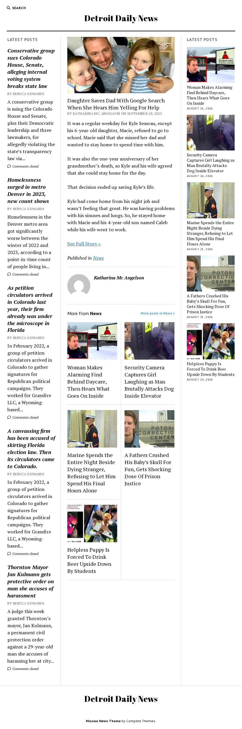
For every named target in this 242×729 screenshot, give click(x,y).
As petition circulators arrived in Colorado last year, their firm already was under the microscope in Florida (29, 309)
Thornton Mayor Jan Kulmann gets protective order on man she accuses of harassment (30, 581)
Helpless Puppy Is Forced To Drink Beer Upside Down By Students (89, 560)
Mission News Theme (103, 721)
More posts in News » (158, 313)
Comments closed (25, 166)
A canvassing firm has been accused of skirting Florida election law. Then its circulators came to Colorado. (31, 448)
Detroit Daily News (121, 18)
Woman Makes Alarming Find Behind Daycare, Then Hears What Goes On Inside (88, 381)
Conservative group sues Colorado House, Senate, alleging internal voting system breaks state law (31, 68)
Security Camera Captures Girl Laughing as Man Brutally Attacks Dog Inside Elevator (149, 381)
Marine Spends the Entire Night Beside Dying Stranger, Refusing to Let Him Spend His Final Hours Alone (91, 472)
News (98, 258)
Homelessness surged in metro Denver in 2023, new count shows (28, 190)
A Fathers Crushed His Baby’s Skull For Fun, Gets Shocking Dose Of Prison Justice (148, 469)
